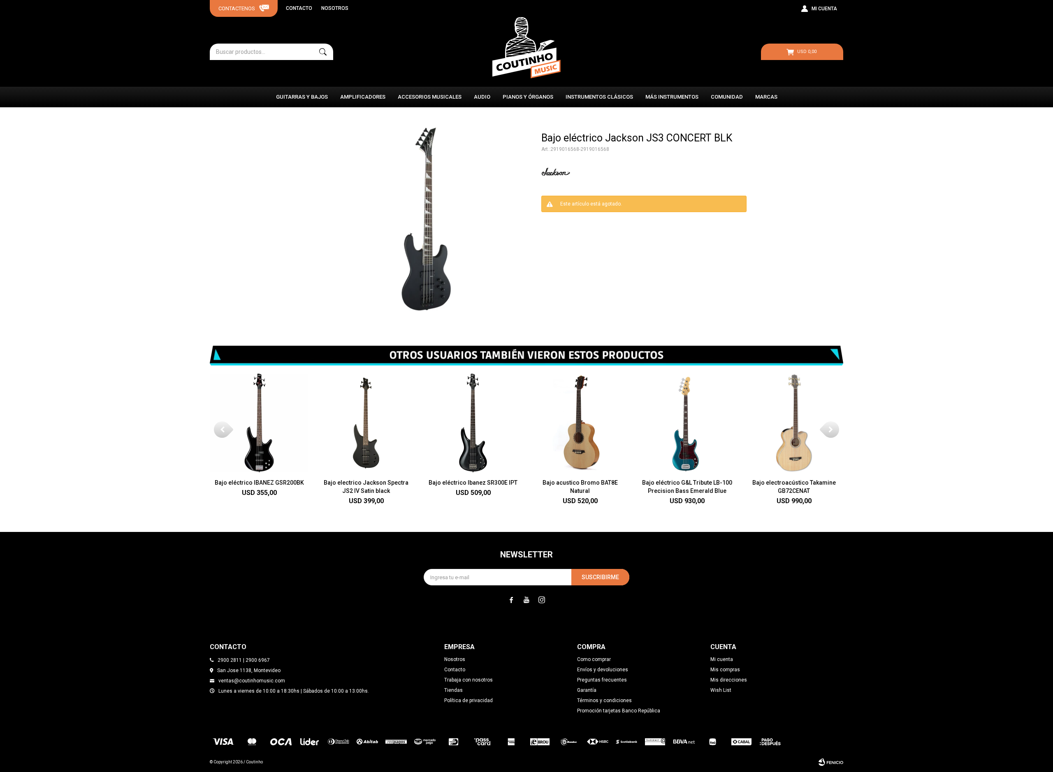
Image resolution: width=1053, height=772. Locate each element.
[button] (323, 52)
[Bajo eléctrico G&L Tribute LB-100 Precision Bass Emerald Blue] (687, 423)
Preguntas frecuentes (602, 680)
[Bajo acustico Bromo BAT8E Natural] (580, 423)
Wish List (720, 690)
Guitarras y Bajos (302, 97)
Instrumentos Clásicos (599, 97)
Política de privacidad (468, 700)
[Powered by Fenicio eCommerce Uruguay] (831, 762)
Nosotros (334, 8)
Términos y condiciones (604, 700)
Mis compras (725, 670)
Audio (482, 97)
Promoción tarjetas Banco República (618, 711)
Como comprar (594, 659)
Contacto (299, 8)
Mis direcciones (728, 680)
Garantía (586, 690)
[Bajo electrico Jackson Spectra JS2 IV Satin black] (366, 423)
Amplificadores (362, 97)
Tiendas (453, 690)
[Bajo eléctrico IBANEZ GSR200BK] (259, 423)
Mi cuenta (721, 659)
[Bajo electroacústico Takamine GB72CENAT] (794, 423)
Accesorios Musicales (430, 97)
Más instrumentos (671, 97)
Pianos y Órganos (528, 97)
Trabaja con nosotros (468, 680)
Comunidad (727, 97)
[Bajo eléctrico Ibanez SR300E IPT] (473, 423)
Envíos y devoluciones (602, 670)
